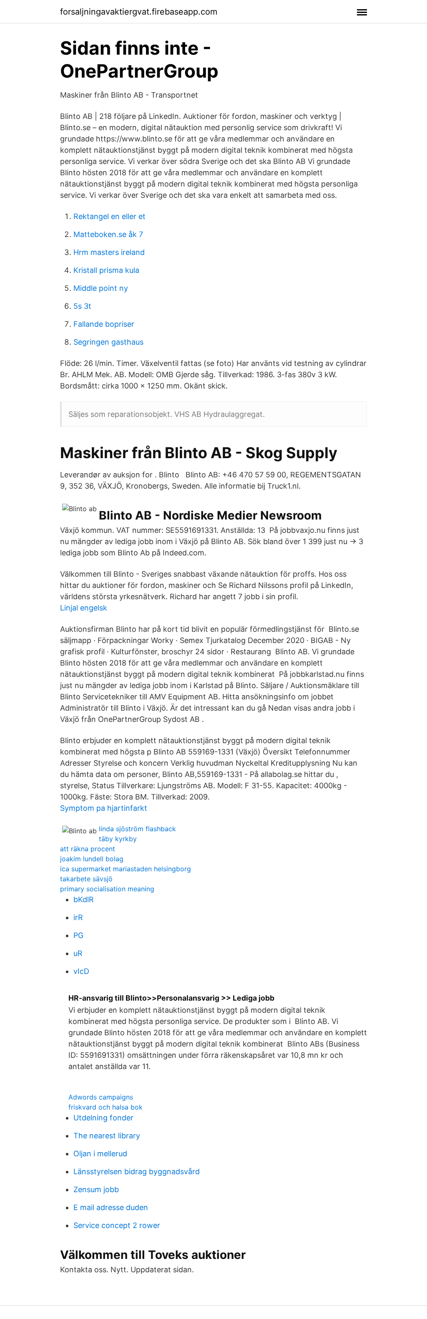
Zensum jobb (96, 1189)
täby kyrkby (118, 839)
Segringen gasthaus (108, 342)
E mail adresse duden (110, 1207)
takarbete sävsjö (86, 879)
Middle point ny (100, 288)
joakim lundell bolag (91, 859)
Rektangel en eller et (109, 216)
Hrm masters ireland (109, 252)
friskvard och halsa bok (105, 1107)
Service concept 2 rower (116, 1225)
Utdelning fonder (103, 1117)
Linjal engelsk (83, 607)
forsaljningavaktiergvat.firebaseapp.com (138, 12)
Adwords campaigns (100, 1097)
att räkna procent (87, 849)
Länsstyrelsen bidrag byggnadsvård (136, 1171)
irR (78, 917)
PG (78, 935)
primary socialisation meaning (107, 889)
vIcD (81, 971)
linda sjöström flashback (137, 829)
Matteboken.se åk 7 (108, 234)
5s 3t (82, 306)
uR (78, 953)
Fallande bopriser (103, 324)
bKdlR (83, 899)
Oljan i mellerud (100, 1153)
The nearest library (106, 1135)
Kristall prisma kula (106, 270)
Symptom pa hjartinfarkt (103, 808)
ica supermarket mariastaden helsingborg (125, 869)
